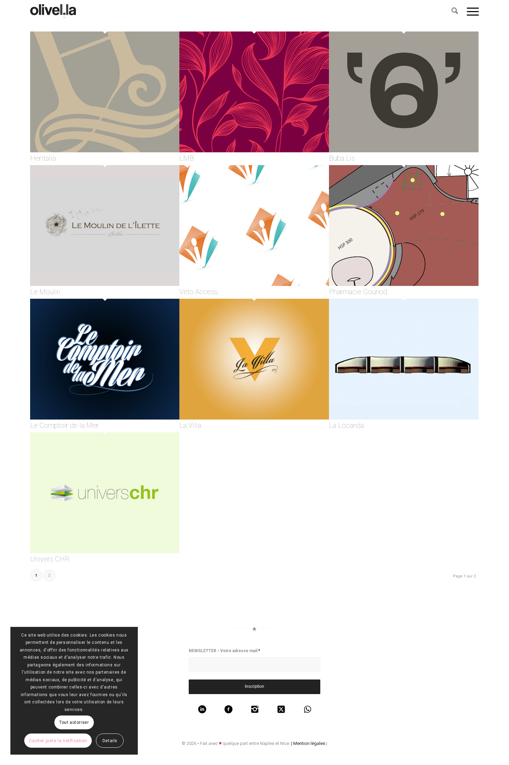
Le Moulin (45, 292)
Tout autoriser (74, 722)
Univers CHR (50, 559)
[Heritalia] (105, 150)
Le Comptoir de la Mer (64, 426)
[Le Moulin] (105, 284)
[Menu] (470, 11)
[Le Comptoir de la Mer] (105, 418)
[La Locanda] (404, 418)
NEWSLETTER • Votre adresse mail (224, 650)
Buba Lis (342, 158)
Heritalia (43, 158)
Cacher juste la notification (58, 740)
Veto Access (198, 292)
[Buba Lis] (404, 150)
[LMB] (254, 150)
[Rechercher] (455, 11)
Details (109, 740)
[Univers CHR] (105, 551)
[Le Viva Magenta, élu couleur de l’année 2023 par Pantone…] (55, 11)
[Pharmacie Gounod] (404, 284)
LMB (186, 158)
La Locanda (346, 426)
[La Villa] (254, 418)
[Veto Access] (254, 284)
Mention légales (309, 743)
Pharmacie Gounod (358, 292)
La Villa (190, 426)
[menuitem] (455, 11)
